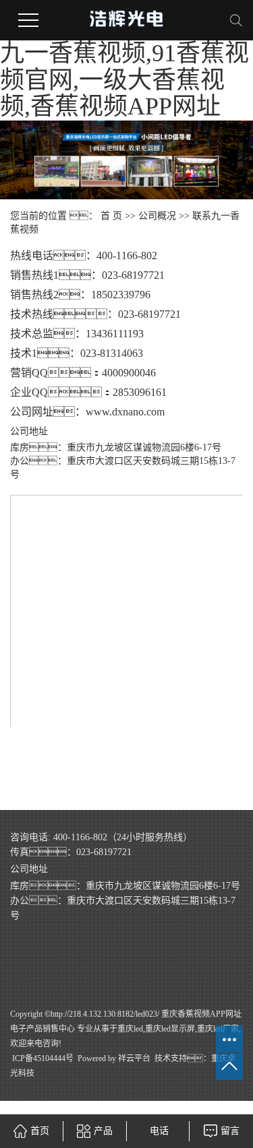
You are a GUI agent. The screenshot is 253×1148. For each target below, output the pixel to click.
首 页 (111, 216)
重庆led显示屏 (170, 1029)
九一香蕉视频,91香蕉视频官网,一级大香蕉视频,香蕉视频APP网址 (124, 80)
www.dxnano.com (125, 411)
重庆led (130, 1029)
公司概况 (157, 216)
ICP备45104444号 (43, 1058)
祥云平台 (134, 1058)
